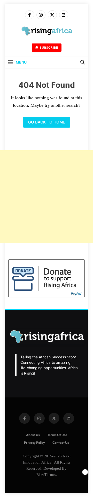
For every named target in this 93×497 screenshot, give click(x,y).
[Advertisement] (46, 196)
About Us (33, 435)
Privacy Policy (34, 442)
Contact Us (60, 442)
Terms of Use (57, 435)
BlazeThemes (46, 475)
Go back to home (46, 122)
